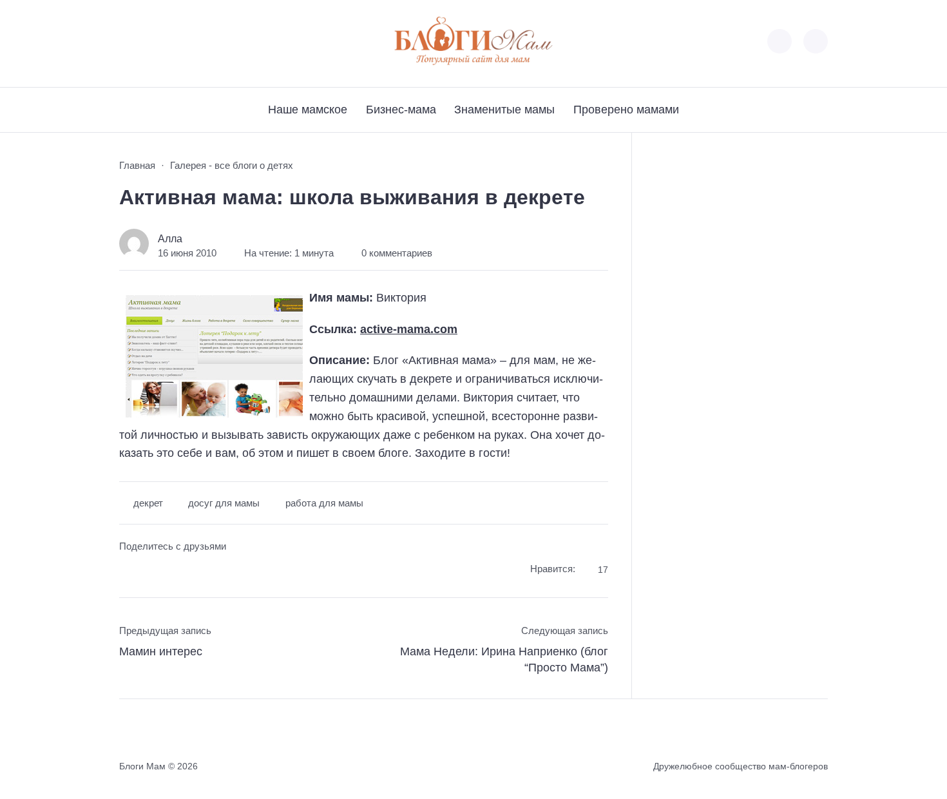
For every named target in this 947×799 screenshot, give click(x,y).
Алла (170, 238)
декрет (148, 502)
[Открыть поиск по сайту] (815, 41)
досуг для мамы (224, 502)
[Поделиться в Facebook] (128, 571)
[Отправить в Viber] (177, 571)
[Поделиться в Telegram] (153, 571)
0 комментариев (396, 253)
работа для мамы (324, 502)
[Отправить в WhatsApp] (201, 571)
